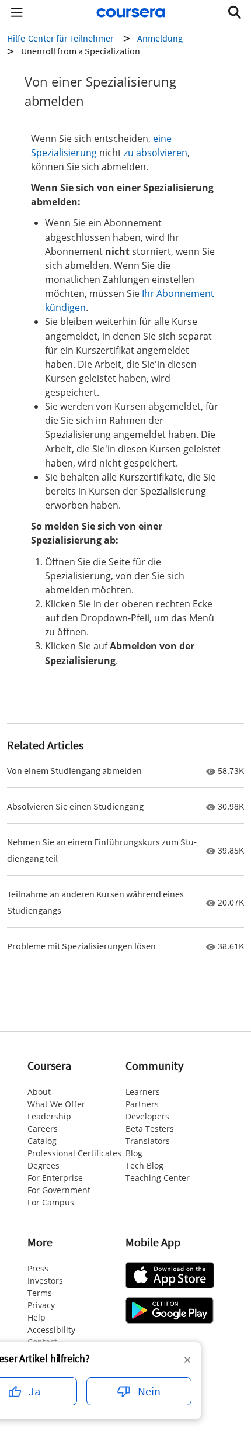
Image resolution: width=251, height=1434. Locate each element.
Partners (142, 1104)
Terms (39, 1292)
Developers (147, 1116)
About (39, 1091)
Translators (148, 1140)
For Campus (50, 1202)
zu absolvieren (155, 152)
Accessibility (51, 1329)
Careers (42, 1128)
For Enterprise (55, 1177)
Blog (134, 1153)
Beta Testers (150, 1128)
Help (36, 1317)
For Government (58, 1189)
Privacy (41, 1305)
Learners (143, 1091)
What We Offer (56, 1104)
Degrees (43, 1165)
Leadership (49, 1116)
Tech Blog (144, 1165)
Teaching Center (158, 1177)
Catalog (42, 1140)
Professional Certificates (74, 1153)
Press (37, 1268)
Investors (45, 1280)
